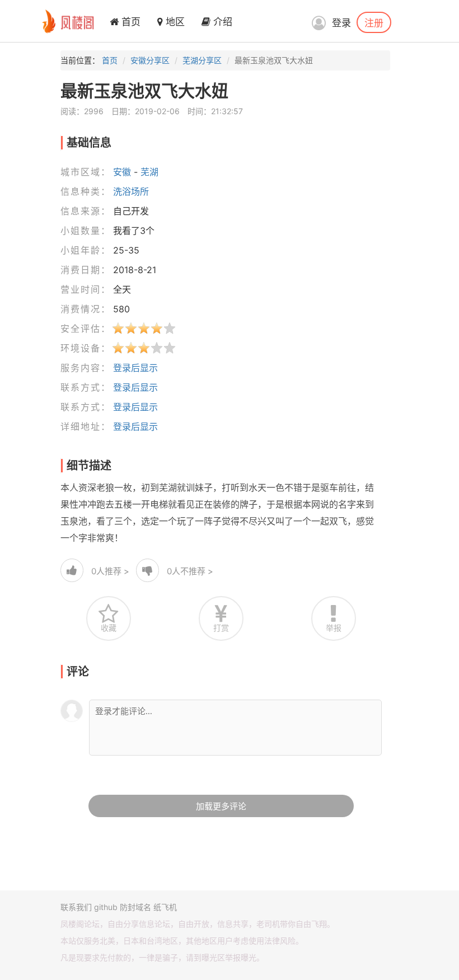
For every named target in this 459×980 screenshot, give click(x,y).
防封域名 (135, 907)
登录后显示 (135, 367)
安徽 (122, 171)
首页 (129, 21)
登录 (341, 23)
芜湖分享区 (202, 60)
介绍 (221, 21)
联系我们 (76, 907)
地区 (174, 21)
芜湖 (149, 171)
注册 (373, 22)
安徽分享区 (150, 60)
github (106, 907)
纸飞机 (165, 907)
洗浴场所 (131, 191)
